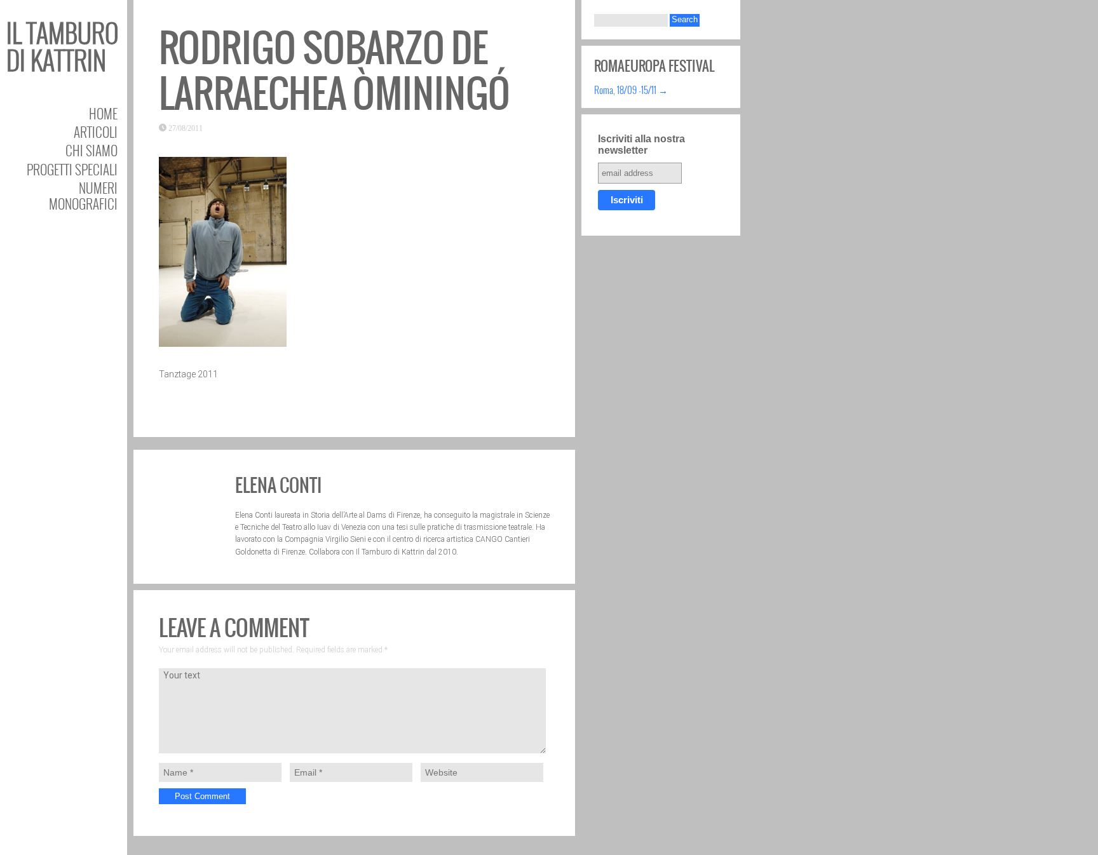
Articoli (96, 132)
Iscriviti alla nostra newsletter (641, 144)
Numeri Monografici (83, 195)
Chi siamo (91, 150)
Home (103, 113)
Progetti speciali (72, 169)
